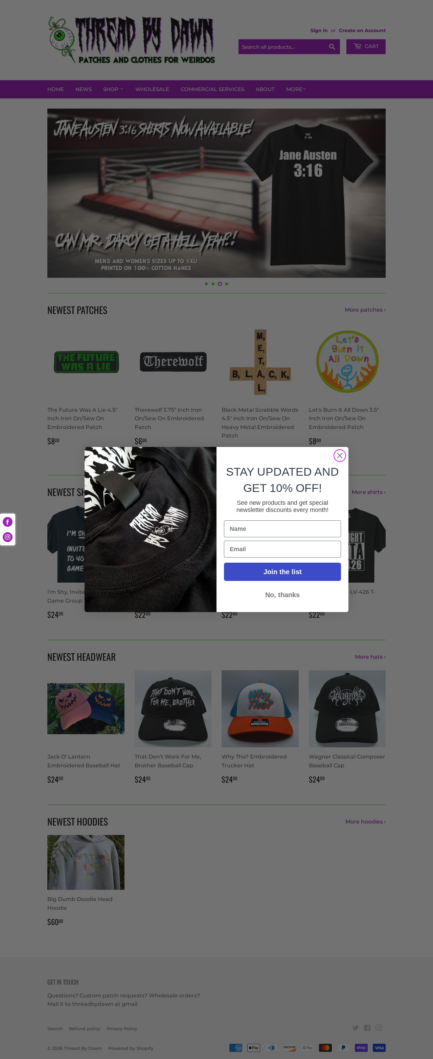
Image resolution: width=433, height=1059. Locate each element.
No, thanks (282, 595)
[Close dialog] (340, 455)
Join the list (283, 572)
